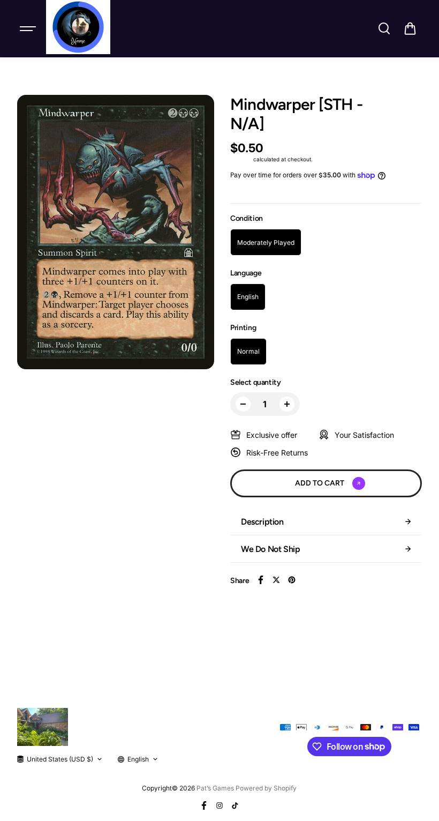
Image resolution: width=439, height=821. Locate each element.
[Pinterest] (291, 579)
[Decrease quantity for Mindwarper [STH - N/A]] (243, 404)
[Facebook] (260, 579)
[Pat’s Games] (78, 27)
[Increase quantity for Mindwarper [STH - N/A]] (286, 404)
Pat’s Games (215, 788)
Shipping (241, 159)
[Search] (384, 28)
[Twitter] (276, 579)
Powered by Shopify (266, 788)
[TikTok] (235, 805)
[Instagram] (219, 805)
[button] (410, 28)
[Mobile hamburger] (29, 28)
